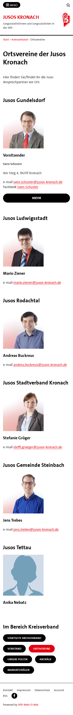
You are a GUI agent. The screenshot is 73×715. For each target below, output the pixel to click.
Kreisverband (20, 39)
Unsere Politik (18, 659)
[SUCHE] (68, 5)
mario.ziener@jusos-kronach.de (37, 282)
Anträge (46, 659)
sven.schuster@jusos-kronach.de (37, 182)
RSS (5, 696)
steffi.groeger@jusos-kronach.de (37, 447)
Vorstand (14, 648)
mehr (36, 198)
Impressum (24, 690)
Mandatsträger (19, 670)
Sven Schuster (27, 187)
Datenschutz (42, 690)
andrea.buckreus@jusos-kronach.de (40, 364)
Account (59, 690)
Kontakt (8, 690)
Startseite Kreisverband (24, 638)
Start (6, 39)
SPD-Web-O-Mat (28, 704)
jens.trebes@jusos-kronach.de (36, 529)
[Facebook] (14, 696)
